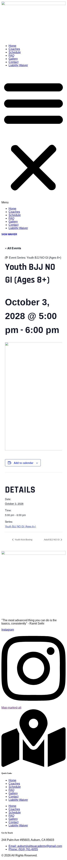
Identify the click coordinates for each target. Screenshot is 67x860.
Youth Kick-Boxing (23, 539)
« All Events (13, 248)
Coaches (14, 49)
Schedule (15, 52)
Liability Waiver (18, 65)
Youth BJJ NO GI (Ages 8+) (20, 526)
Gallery (13, 58)
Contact (13, 62)
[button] (33, 137)
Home (12, 45)
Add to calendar (23, 463)
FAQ (11, 55)
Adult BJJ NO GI (52, 539)
